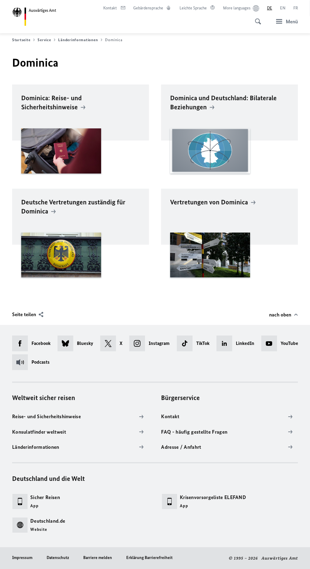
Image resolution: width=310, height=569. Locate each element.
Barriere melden (97, 557)
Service (44, 40)
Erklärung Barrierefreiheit (149, 557)
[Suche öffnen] (256, 18)
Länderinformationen (78, 40)
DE (269, 8)
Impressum (22, 557)
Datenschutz (58, 557)
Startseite (21, 40)
